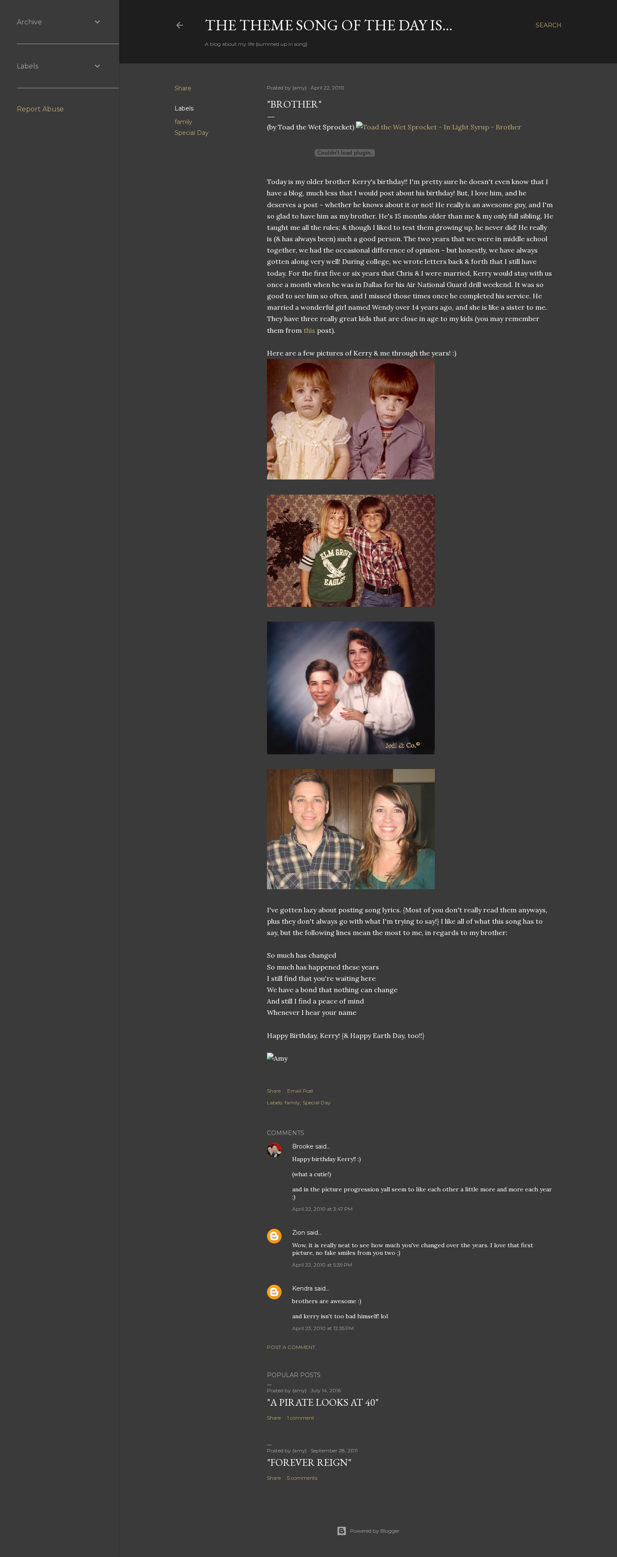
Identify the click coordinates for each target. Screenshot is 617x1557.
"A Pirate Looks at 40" (323, 1402)
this (310, 330)
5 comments (302, 1478)
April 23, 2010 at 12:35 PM (323, 1328)
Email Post (300, 1091)
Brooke (303, 1146)
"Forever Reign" (309, 1462)
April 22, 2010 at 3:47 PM (322, 1209)
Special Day (192, 133)
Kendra (302, 1288)
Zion (298, 1232)
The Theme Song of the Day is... (328, 25)
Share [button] (183, 88)
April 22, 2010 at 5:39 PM (322, 1265)
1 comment (300, 1418)
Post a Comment (291, 1347)
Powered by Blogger (375, 1531)
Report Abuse (40, 109)
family (183, 122)
